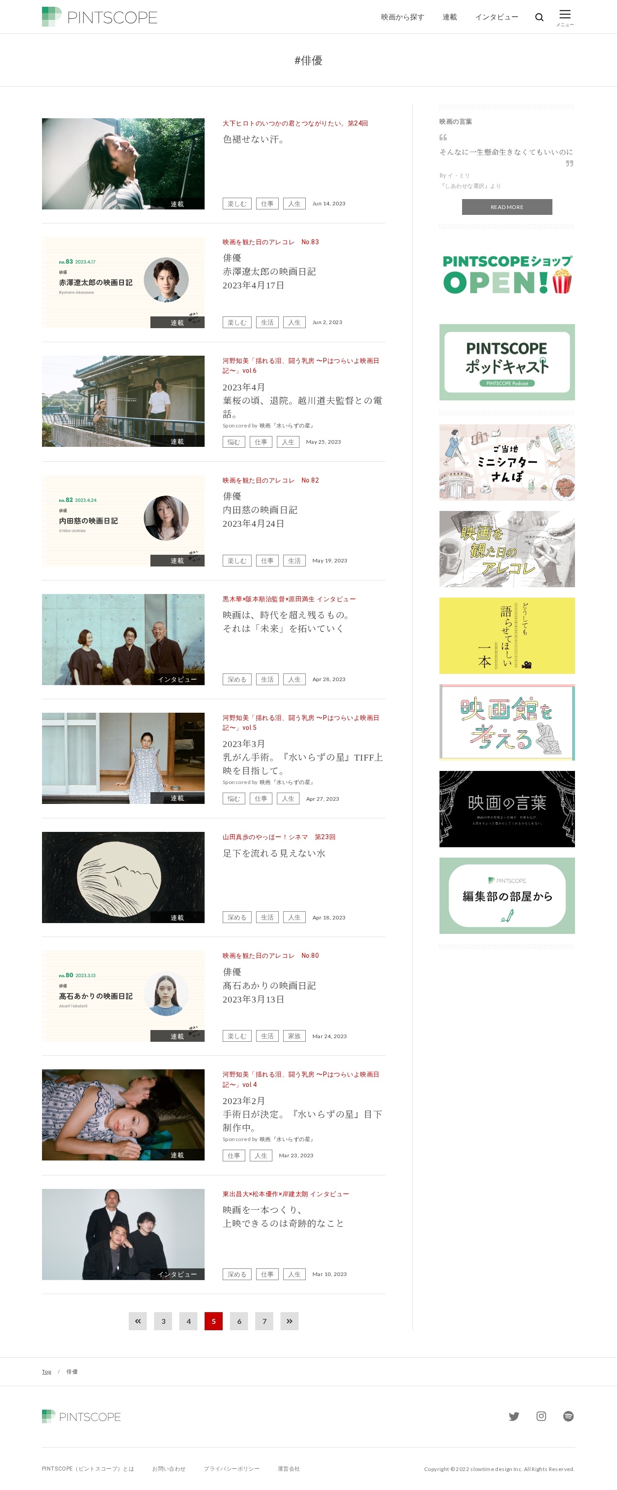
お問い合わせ (169, 1469)
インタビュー (497, 16)
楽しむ (237, 203)
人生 (294, 203)
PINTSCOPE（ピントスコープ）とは (88, 1469)
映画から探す (403, 16)
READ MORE (507, 207)
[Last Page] (289, 1321)
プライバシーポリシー (232, 1469)
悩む (234, 442)
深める (237, 679)
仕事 (267, 203)
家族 (294, 1036)
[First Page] (138, 1321)
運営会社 (289, 1469)
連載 (450, 16)
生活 (267, 322)
